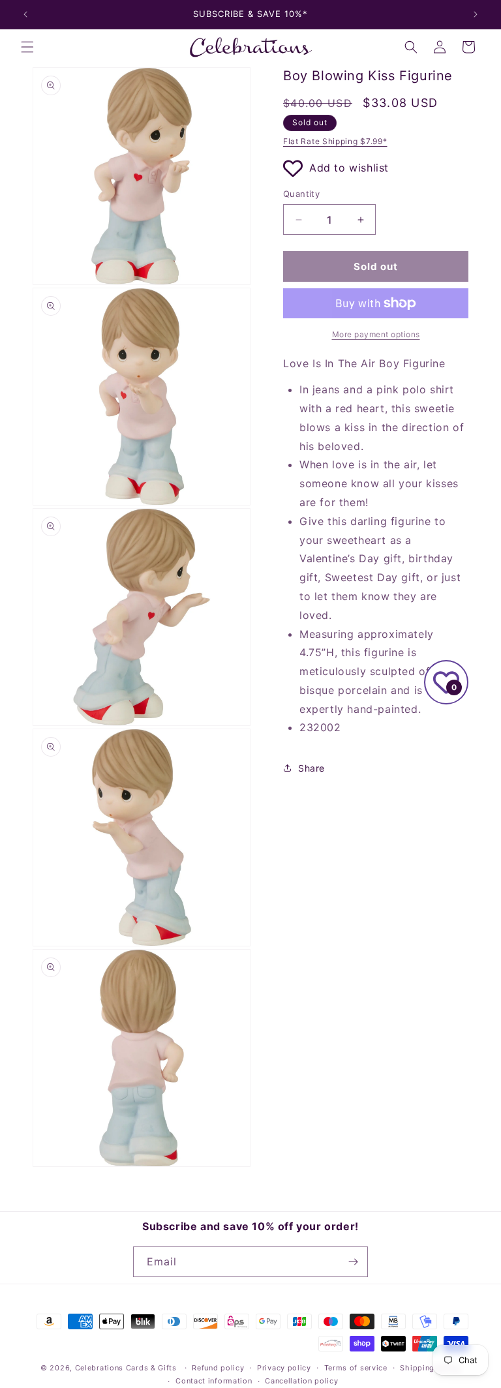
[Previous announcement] (25, 14)
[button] (27, 47)
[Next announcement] (475, 14)
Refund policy (218, 1367)
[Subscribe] (353, 1261)
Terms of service (355, 1367)
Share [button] (311, 768)
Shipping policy (430, 1367)
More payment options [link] (376, 334)
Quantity (301, 194)
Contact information (213, 1380)
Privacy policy (284, 1367)
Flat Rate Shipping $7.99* (335, 141)
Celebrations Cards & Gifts (126, 1367)
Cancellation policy (301, 1380)
